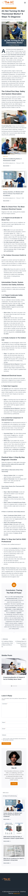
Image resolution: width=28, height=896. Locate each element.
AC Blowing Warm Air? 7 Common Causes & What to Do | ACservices (20, 643)
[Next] (24, 671)
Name (4, 722)
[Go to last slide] (4, 671)
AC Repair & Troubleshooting (9, 8)
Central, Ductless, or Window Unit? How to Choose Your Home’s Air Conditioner (13, 193)
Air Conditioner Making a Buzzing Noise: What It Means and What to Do (7, 643)
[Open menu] (24, 2)
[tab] (6, 792)
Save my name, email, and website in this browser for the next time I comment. (14, 739)
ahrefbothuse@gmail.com (8, 19)
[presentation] (14, 146)
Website (4, 735)
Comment (5, 703)
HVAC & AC (5, 156)
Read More (6, 165)
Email (4, 728)
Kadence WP (16, 893)
